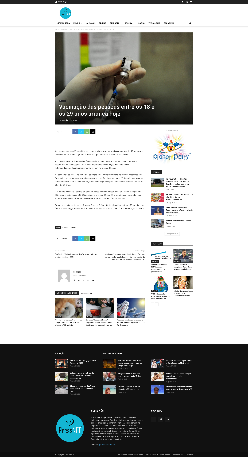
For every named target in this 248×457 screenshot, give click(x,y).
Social (141, 23)
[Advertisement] (100, 143)
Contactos (189, 455)
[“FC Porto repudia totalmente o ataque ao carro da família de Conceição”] (161, 284)
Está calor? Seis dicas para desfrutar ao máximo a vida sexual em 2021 (76, 255)
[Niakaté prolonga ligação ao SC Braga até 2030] (61, 363)
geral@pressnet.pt (107, 444)
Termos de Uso (177, 455)
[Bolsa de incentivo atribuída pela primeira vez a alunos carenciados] (61, 376)
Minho (76, 23)
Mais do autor (86, 293)
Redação (65, 120)
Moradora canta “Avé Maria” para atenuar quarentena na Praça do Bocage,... (130, 363)
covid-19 (65, 227)
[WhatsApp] (87, 131)
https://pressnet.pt (79, 275)
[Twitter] (81, 131)
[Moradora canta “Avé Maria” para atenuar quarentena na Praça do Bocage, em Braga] (109, 363)
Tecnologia (154, 23)
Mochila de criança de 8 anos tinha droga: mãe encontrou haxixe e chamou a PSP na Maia (68, 322)
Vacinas (73, 227)
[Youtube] (191, 2)
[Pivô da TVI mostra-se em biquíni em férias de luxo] (109, 389)
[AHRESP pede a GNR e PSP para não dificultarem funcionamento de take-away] (157, 197)
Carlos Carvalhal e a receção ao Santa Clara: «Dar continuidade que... (182, 267)
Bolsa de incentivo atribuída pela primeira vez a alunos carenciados (82, 375)
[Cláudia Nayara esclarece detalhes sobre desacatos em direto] (183, 282)
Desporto (114, 23)
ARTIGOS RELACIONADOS (67, 293)
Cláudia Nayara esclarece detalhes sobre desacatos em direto (183, 293)
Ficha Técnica (165, 455)
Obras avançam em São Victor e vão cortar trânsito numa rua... (83, 388)
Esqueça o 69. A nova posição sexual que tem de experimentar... (178, 376)
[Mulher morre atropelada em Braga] (157, 223)
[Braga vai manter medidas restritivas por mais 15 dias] (109, 376)
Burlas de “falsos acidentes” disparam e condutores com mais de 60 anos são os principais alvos (99, 322)
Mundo (102, 23)
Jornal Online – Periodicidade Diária (130, 455)
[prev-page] (56, 330)
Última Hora (63, 23)
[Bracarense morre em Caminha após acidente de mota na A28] (157, 389)
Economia (169, 23)
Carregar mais (171, 234)
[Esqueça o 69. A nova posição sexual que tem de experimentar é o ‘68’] (157, 376)
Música (129, 23)
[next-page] (60, 330)
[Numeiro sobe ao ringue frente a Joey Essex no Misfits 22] (157, 363)
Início (57, 29)
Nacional (90, 23)
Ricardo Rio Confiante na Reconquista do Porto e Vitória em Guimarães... (179, 210)
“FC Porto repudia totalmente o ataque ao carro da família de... (160, 296)
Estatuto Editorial (151, 455)
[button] (190, 23)
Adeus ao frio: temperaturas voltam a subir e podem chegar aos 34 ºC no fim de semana (131, 322)
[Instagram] (187, 2)
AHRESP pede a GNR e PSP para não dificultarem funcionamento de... (179, 197)
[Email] (92, 131)
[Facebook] (182, 2)
